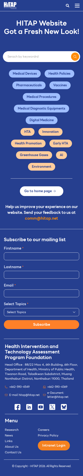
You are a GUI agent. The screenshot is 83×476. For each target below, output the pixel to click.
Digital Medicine (42, 120)
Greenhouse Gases (34, 155)
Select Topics (16, 304)
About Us (12, 446)
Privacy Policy (48, 435)
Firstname (14, 248)
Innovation (50, 131)
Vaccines (60, 85)
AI (61, 155)
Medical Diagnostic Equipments (41, 108)
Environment (41, 166)
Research (12, 429)
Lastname (14, 267)
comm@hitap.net (41, 218)
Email (10, 285)
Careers (43, 429)
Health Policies (59, 73)
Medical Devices (25, 73)
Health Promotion (28, 143)
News (9, 435)
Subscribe (41, 324)
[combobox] (41, 312)
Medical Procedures (41, 96)
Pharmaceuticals (29, 85)
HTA (27, 131)
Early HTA (60, 143)
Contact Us (13, 452)
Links (9, 441)
